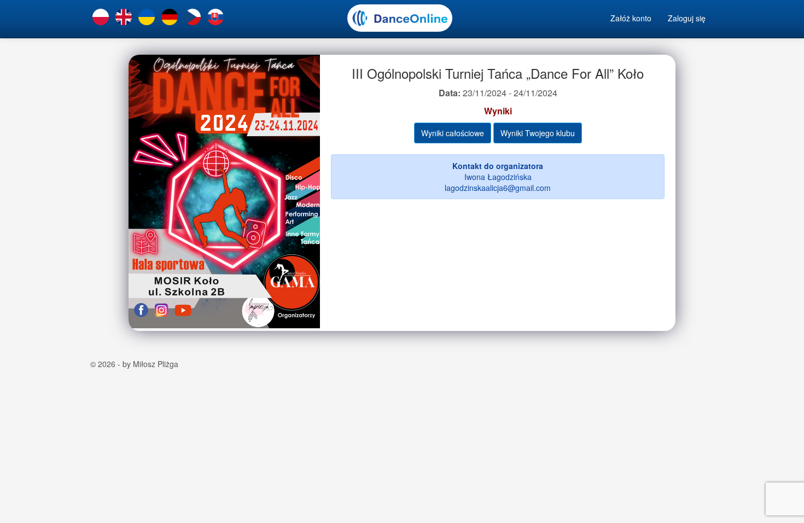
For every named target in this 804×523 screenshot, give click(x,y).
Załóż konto (630, 18)
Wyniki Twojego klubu (537, 132)
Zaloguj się (687, 18)
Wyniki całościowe (452, 132)
